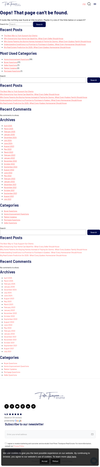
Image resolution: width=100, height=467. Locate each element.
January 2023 (9, 158)
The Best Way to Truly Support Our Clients (20, 35)
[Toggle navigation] (95, 4)
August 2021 (9, 196)
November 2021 (10, 187)
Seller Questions (10, 65)
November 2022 (10, 161)
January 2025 (9, 134)
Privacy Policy (19, 446)
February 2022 (9, 178)
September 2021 (10, 193)
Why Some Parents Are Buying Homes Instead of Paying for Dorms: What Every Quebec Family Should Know (47, 41)
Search (3, 76)
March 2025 (8, 128)
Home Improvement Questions (16, 59)
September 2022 (10, 167)
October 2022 (9, 164)
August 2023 (9, 146)
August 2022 (9, 170)
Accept (44, 461)
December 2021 (10, 184)
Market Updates (10, 68)
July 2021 (7, 199)
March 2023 (8, 152)
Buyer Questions (10, 62)
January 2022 (9, 181)
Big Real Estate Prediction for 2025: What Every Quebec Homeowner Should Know (37, 47)
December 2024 (10, 137)
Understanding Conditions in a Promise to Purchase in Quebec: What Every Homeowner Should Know (45, 44)
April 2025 (8, 125)
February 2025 (9, 131)
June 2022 (8, 172)
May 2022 (7, 175)
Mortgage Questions (12, 71)
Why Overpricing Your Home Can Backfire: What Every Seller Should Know (33, 38)
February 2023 (9, 155)
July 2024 (8, 140)
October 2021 (9, 190)
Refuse (55, 461)
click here (71, 456)
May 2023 (7, 149)
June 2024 (8, 143)
